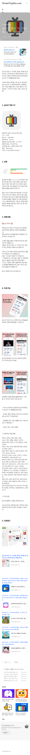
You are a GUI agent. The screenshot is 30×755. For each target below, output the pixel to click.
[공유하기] (8, 662)
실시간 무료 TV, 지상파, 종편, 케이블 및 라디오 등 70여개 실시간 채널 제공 (15, 556)
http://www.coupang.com (11, 59)
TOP (26, 752)
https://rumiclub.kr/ (9, 47)
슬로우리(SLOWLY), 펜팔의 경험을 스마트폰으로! (11, 677)
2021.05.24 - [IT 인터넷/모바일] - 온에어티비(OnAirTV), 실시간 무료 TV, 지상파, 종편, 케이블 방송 (15, 598)
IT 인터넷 (6, 669)
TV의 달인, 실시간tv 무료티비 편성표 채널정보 (11, 675)
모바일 (11, 669)
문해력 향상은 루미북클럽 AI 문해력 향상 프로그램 (10, 50)
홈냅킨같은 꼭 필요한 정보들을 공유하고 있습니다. (11, 728)
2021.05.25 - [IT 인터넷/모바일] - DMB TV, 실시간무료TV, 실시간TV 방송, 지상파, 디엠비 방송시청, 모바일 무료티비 (15, 581)
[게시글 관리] (10, 662)
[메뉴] (27, 3)
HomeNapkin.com (12, 3)
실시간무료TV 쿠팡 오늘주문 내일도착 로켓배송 (14, 62)
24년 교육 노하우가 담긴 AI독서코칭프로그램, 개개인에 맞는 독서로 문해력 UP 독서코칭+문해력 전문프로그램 (10, 53)
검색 (23, 3)
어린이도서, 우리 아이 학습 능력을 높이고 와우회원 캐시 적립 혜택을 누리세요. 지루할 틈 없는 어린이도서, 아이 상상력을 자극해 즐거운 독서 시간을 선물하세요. (15, 65)
